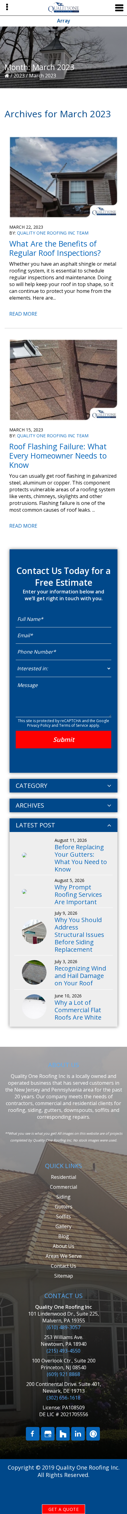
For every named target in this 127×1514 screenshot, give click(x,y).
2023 (19, 75)
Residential (63, 1177)
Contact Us (63, 1265)
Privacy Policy (39, 725)
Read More (23, 314)
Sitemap (63, 1275)
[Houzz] (63, 1434)
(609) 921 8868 (63, 1374)
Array (63, 20)
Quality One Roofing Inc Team (52, 233)
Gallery (63, 1226)
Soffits (63, 1216)
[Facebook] (32, 1434)
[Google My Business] (48, 1434)
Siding (63, 1196)
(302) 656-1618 (63, 1397)
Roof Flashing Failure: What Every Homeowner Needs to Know (58, 455)
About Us (63, 1246)
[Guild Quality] (93, 1434)
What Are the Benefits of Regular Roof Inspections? (55, 248)
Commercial (63, 1186)
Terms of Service (73, 725)
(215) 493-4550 (63, 1350)
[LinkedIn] (78, 1434)
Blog (63, 1236)
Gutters (63, 1206)
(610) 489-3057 (63, 1327)
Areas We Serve (64, 1256)
